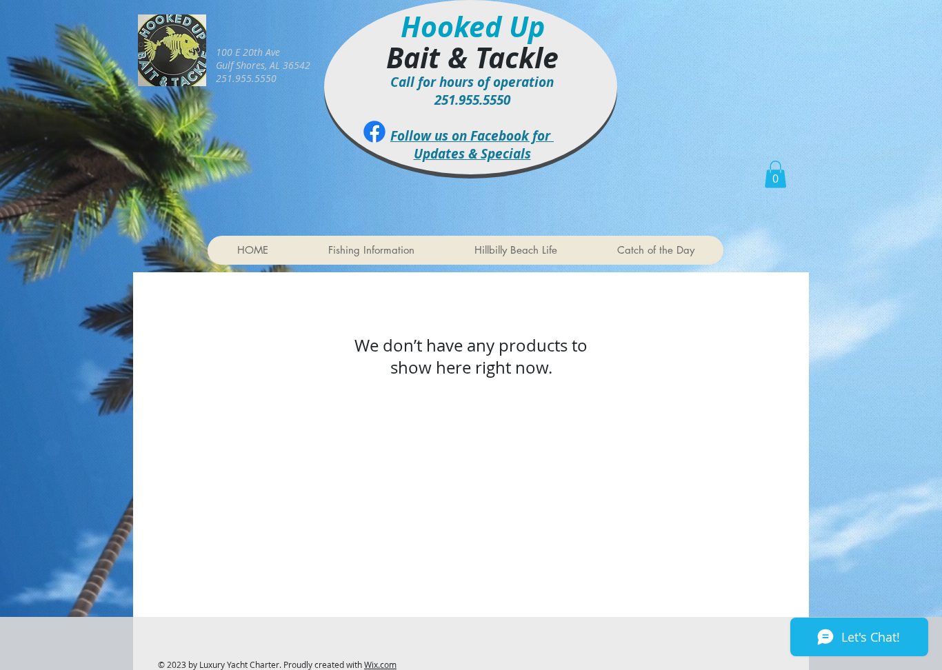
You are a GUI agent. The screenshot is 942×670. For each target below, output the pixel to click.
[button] (775, 174)
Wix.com (380, 664)
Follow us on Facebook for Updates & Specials (472, 145)
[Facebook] (374, 131)
